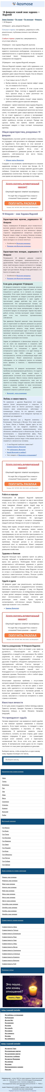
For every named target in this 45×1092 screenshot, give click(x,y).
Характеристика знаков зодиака (12, 771)
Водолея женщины (23, 275)
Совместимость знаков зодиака (12, 920)
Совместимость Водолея (16, 447)
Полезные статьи (8, 970)
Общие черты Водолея (15, 160)
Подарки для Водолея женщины (19, 278)
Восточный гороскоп (9, 821)
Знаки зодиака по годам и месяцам (14, 871)
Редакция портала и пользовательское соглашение (22, 1090)
